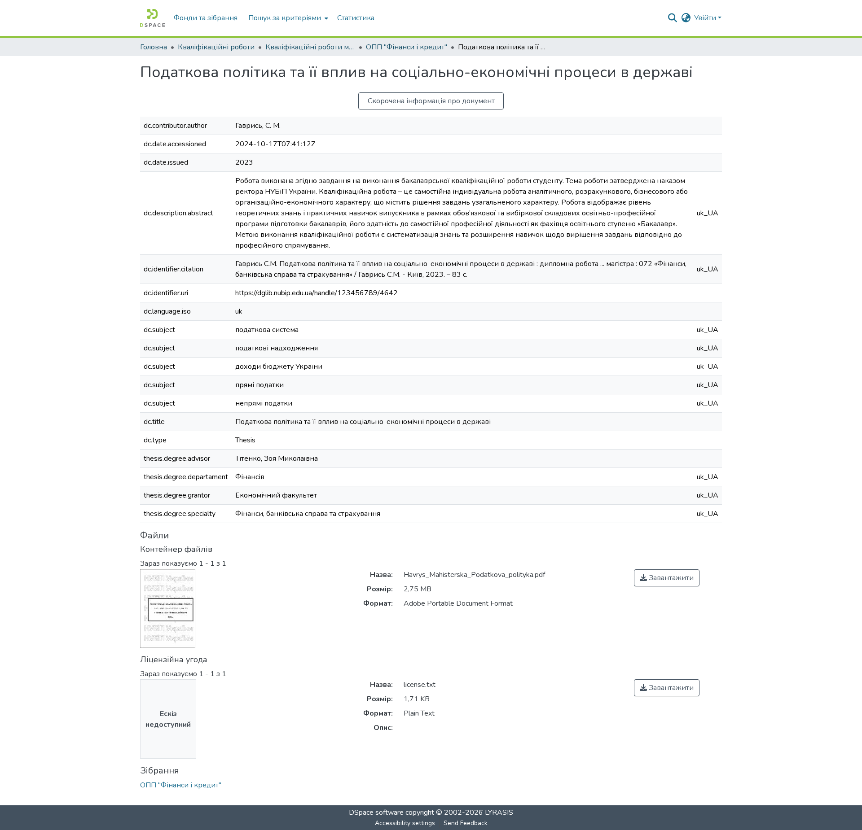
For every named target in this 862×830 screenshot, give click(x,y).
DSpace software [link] (376, 812)
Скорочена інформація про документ (431, 101)
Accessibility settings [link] (405, 823)
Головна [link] (153, 47)
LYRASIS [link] (499, 812)
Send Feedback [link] (466, 823)
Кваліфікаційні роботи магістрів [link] (310, 47)
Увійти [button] (706, 18)
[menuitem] (287, 18)
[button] (152, 18)
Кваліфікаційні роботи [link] (216, 47)
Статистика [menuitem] (355, 18)
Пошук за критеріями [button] (284, 18)
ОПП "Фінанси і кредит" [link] (406, 47)
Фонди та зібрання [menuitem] (205, 18)
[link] (666, 577)
